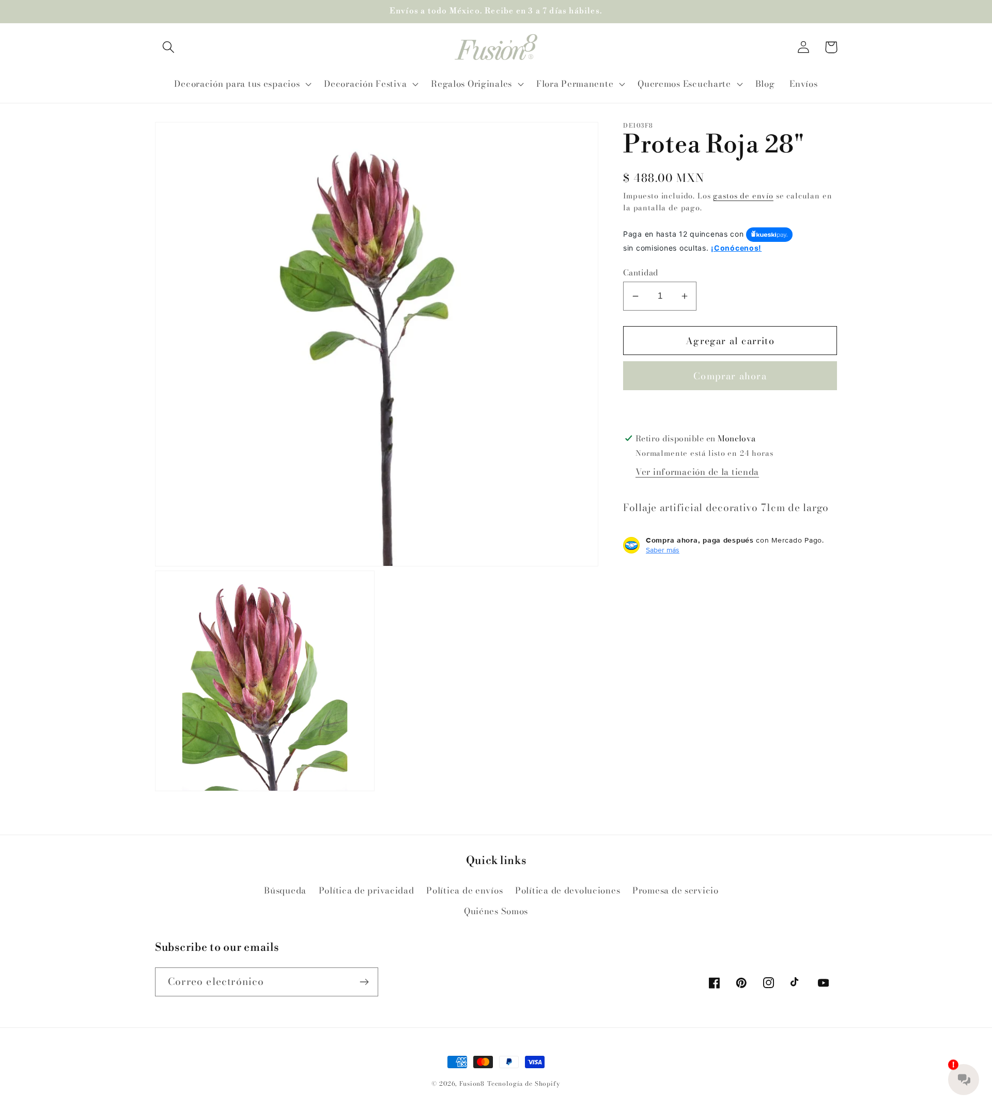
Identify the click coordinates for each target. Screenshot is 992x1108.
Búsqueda (285, 890)
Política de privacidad (366, 890)
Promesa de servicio (675, 890)
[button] (168, 47)
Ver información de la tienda (697, 472)
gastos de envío (743, 196)
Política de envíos (464, 890)
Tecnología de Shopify (524, 1083)
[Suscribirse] (364, 981)
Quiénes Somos (496, 911)
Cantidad (640, 272)
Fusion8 (472, 1083)
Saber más (662, 550)
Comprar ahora (730, 376)
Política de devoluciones (567, 890)
